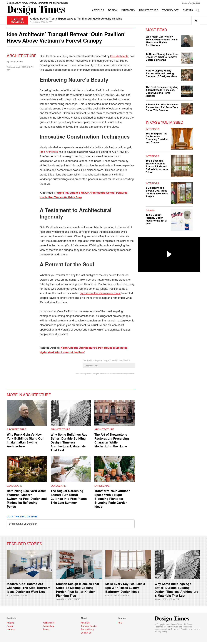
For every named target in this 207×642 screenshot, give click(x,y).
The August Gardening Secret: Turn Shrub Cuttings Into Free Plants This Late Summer (69, 496)
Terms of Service (89, 625)
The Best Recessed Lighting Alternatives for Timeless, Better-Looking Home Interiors (162, 91)
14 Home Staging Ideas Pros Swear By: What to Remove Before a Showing (162, 56)
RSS (120, 622)
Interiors (152, 129)
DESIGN (112, 10)
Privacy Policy (161, 631)
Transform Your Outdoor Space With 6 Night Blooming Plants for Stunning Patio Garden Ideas (112, 498)
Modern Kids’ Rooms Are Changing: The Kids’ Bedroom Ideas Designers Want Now (28, 587)
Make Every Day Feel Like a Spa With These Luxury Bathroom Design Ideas (125, 587)
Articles (10, 622)
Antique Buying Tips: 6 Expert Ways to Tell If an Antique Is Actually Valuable (76, 18)
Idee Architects (119, 56)
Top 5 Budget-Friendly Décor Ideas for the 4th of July (156, 219)
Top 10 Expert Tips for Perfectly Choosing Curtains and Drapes (157, 138)
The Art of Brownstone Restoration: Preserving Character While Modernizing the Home (111, 440)
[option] (115, 20)
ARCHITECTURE (148, 10)
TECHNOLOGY (170, 10)
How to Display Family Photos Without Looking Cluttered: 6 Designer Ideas (161, 73)
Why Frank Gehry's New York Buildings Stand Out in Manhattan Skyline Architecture (25, 440)
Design (150, 210)
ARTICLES (98, 10)
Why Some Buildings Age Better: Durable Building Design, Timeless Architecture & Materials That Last (69, 442)
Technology (48, 625)
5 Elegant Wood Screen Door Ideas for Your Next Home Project (157, 192)
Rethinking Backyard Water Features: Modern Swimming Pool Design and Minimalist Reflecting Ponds (27, 498)
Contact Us (86, 632)
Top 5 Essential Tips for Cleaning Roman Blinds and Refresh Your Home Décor (157, 166)
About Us (85, 622)
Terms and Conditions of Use (183, 629)
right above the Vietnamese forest (100, 293)
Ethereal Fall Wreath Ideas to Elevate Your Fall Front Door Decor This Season (162, 107)
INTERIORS (128, 10)
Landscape (14, 485)
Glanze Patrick (16, 61)
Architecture (22, 55)
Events (46, 629)
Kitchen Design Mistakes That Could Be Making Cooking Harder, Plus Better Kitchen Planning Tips (77, 589)
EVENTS (188, 10)
